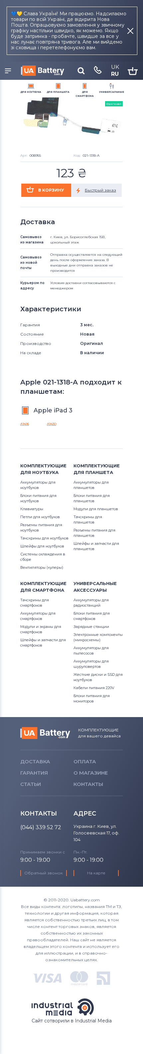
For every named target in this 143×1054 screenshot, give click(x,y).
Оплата (84, 761)
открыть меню (9, 71)
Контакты (88, 784)
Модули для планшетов (95, 509)
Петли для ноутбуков (40, 517)
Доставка (35, 761)
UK (115, 67)
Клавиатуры (31, 509)
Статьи (30, 784)
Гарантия (34, 773)
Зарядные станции (91, 626)
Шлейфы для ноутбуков (42, 546)
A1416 (24, 424)
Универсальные (111, 91)
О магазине (90, 773)
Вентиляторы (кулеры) (41, 567)
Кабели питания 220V (93, 687)
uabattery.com (45, 733)
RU (115, 74)
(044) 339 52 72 (40, 827)
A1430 (51, 424)
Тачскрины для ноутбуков (44, 538)
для (30, 91)
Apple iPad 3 (53, 410)
